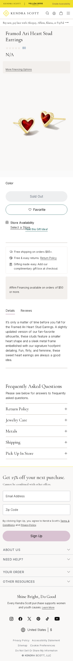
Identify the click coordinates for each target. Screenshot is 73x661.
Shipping (13, 442)
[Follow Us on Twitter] (30, 619)
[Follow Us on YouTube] (57, 619)
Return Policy (48, 258)
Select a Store (20, 227)
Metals (11, 431)
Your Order (13, 572)
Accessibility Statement (46, 640)
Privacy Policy (28, 525)
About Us (11, 550)
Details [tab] (10, 310)
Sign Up (36, 536)
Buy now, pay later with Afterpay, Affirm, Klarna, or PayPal (33, 22)
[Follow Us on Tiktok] (47, 619)
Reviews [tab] (26, 310)
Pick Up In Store (20, 453)
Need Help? (13, 559)
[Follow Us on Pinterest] (38, 619)
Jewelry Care (16, 420)
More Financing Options (19, 69)
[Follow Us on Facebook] (20, 619)
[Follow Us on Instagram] (11, 619)
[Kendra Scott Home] (12, 4)
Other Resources (19, 581)
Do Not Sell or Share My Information (36, 650)
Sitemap (23, 645)
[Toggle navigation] (67, 13)
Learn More (48, 607)
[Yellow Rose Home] (35, 4)
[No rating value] (14, 48)
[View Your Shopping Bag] (61, 13)
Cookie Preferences (42, 645)
